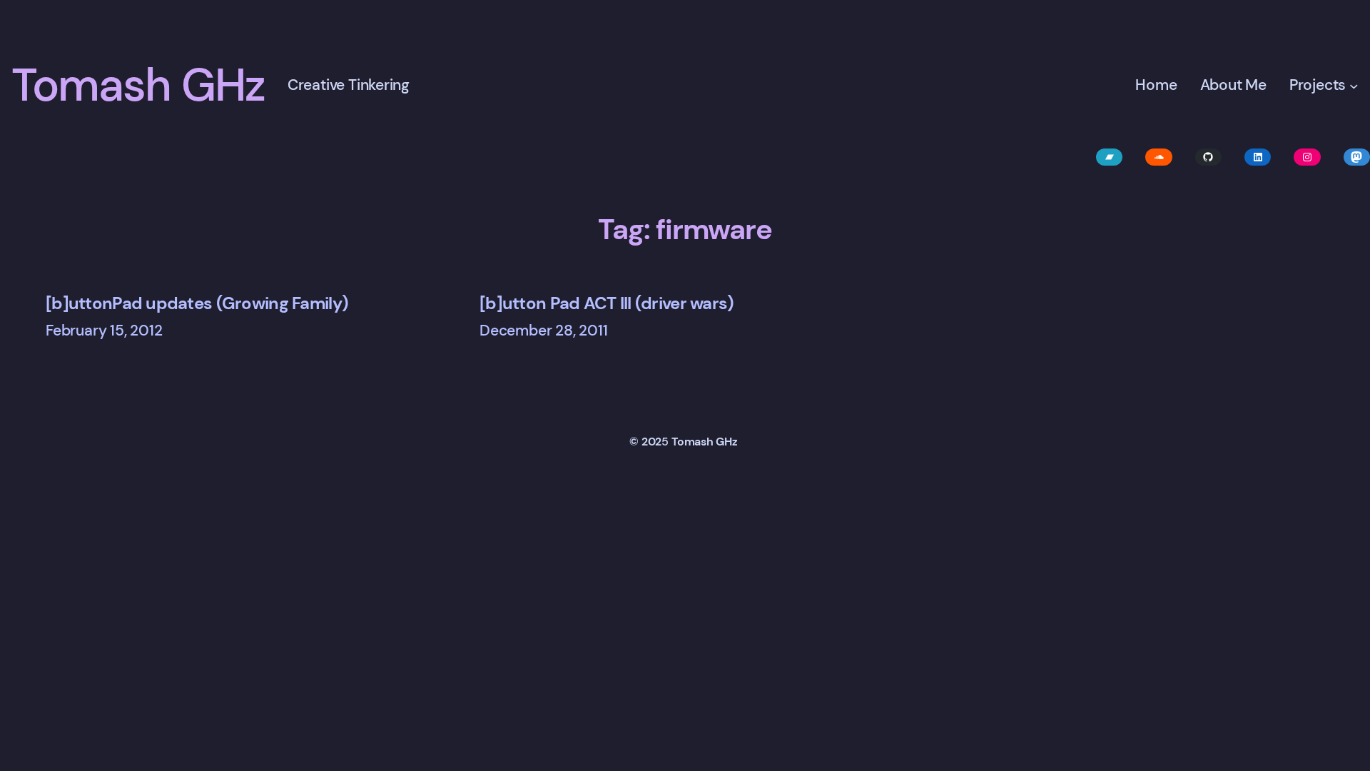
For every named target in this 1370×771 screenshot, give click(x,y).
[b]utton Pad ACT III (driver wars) (607, 303)
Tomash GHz (138, 85)
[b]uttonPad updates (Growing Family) (197, 303)
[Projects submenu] (1354, 86)
